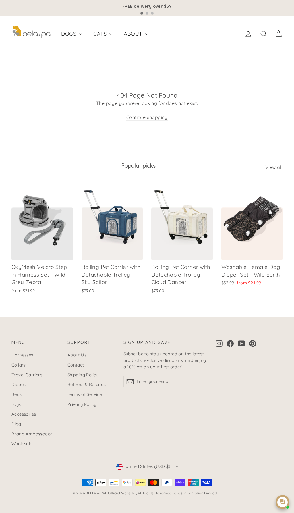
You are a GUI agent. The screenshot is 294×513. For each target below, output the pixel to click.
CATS (100, 33)
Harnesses (22, 355)
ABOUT (134, 33)
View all (274, 167)
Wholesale (21, 443)
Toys (16, 404)
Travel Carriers (26, 374)
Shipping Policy (82, 374)
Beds (16, 394)
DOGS (69, 33)
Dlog (16, 424)
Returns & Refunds (86, 384)
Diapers (19, 384)
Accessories (23, 414)
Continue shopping (147, 117)
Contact (75, 365)
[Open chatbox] (282, 502)
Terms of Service (84, 394)
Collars (18, 365)
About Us (76, 355)
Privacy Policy (81, 404)
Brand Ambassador (31, 434)
